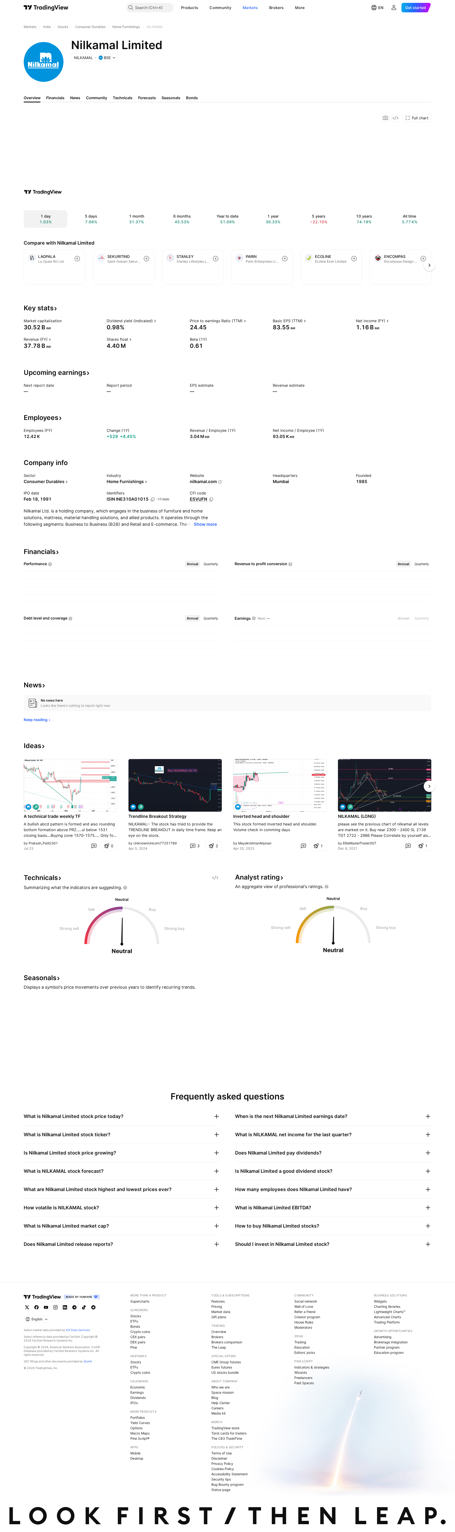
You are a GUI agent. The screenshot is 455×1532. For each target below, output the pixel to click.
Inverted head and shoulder (261, 816)
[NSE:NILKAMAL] (28, 807)
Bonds (135, 1326)
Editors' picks (304, 1352)
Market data (220, 1312)
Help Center (220, 1403)
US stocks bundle (225, 1372)
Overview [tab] (32, 97)
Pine (133, 1347)
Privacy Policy (222, 1464)
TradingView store (225, 1428)
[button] (202, 7)
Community (220, 7)
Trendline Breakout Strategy (157, 816)
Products (189, 7)
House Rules (303, 1322)
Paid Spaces (304, 1383)
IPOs (134, 1403)
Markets (250, 7)
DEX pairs (137, 1342)
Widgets (380, 1301)
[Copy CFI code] (211, 499)
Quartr (88, 1361)
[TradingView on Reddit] (93, 1307)
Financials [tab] (55, 97)
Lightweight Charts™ (389, 1312)
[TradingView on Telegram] (74, 1307)
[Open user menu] (394, 7)
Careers (217, 1408)
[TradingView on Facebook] (36, 1307)
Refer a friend (304, 1312)
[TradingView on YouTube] (46, 1307)
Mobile (135, 1453)
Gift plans (218, 1317)
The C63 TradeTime (226, 1438)
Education (302, 1347)
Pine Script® (139, 1438)
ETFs (134, 1321)
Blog (214, 1398)
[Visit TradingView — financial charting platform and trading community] (43, 192)
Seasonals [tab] (171, 97)
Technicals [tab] (122, 97)
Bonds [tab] (192, 97)
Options (136, 1428)
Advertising (382, 1337)
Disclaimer (219, 1458)
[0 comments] (94, 846)
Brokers (276, 7)
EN (380, 7)
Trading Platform (387, 1322)
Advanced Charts (387, 1317)
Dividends (138, 1398)
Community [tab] (96, 97)
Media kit (218, 1413)
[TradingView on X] (27, 1307)
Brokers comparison (226, 1342)
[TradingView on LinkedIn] (65, 1307)
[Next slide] (429, 786)
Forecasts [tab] (147, 97)
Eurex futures (221, 1367)
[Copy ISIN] (152, 499)
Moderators (303, 1327)
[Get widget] (395, 118)
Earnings (137, 1392)
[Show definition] (65, 321)
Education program (389, 1352)
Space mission (222, 1392)
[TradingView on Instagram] (55, 1307)
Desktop (136, 1458)
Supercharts (139, 1301)
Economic (137, 1387)
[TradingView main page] (46, 7)
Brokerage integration (391, 1342)
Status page (220, 1490)
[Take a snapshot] (386, 118)
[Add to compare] (77, 259)
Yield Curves (140, 1423)
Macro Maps (140, 1433)
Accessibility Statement (229, 1474)
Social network (305, 1301)
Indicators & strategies (311, 1367)
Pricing (216, 1306)
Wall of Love (303, 1306)
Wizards (300, 1372)
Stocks (135, 1316)
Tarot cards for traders (228, 1433)
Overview (218, 1332)
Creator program (307, 1317)
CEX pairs (137, 1337)
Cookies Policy (222, 1469)
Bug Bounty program (227, 1484)
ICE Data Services (78, 1330)
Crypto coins (140, 1332)
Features (218, 1301)
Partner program (387, 1347)
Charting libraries (387, 1306)
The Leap (218, 1347)
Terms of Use (221, 1453)
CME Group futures (226, 1362)
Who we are (220, 1387)
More (300, 7)
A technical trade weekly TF (52, 816)
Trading (300, 1342)
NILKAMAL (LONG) (357, 816)
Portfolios (137, 1418)
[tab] (192, 564)
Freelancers (303, 1378)
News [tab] (75, 97)
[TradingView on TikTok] (84, 1307)
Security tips (221, 1479)
